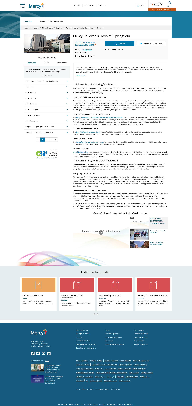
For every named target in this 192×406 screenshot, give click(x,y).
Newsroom (109, 341)
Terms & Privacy (88, 389)
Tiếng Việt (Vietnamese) (84, 368)
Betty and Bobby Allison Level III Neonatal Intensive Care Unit (99, 117)
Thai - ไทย (120, 376)
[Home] (37, 6)
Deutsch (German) (111, 360)
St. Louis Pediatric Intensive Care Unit (93, 404)
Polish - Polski (134, 372)
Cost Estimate (139, 330)
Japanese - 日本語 (110, 381)
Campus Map (153, 43)
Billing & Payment (82, 334)
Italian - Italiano (124, 381)
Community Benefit (141, 334)
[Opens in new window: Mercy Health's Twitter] (38, 353)
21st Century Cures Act (102, 389)
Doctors (76, 5)
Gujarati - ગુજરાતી (96, 381)
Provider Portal (139, 341)
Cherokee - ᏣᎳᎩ (132, 376)
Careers (79, 337)
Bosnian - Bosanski (124, 368)
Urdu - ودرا (111, 376)
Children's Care (74, 404)
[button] (149, 222)
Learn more (80, 75)
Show (113, 49)
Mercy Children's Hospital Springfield (79, 28)
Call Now (121, 43)
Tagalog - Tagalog (140, 364)
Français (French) (96, 360)
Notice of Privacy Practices (86, 344)
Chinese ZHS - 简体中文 (84, 376)
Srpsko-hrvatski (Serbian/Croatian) (104, 364)
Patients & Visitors (140, 337)
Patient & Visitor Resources (51, 21)
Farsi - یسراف (100, 376)
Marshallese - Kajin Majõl (85, 372)
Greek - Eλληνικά (139, 368)
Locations (89, 5)
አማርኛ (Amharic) (82, 360)
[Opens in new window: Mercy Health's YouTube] (43, 353)
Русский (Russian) (83, 364)
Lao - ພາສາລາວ (110, 368)
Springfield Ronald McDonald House (90, 142)
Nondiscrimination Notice (114, 344)
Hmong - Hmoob (147, 372)
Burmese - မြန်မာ (82, 381)
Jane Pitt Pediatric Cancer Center (88, 132)
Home (26, 28)
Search (169, 6)
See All (47, 361)
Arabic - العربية (145, 376)
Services (102, 5)
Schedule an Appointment (86, 348)
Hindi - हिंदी (99, 368)
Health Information (83, 341)
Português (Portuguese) (141, 360)
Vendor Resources (140, 344)
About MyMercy (82, 330)
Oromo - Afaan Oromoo (118, 372)
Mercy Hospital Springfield (52, 28)
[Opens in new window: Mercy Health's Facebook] (33, 353)
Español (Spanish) (125, 364)
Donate (107, 330)
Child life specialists (80, 152)
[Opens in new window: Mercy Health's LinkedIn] (49, 353)
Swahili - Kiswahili (102, 372)
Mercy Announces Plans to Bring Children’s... (120, 404)
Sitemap (79, 389)
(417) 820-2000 (86, 50)
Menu (23, 7)
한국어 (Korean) (125, 360)
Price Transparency (112, 334)
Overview (28, 21)
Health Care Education (113, 337)
